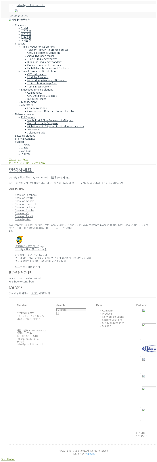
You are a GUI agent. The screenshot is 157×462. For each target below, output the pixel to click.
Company (107, 310)
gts (68, 177)
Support (106, 326)
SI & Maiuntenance (113, 323)
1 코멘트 (33, 177)
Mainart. (90, 453)
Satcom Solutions (112, 320)
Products (107, 313)
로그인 (34, 293)
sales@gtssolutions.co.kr (31, 5)
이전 (138, 433)
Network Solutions (113, 316)
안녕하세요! (21, 170)
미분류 (28, 163)
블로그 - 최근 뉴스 (18, 160)
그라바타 (44, 261)
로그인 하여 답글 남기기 (27, 266)
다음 (143, 433)
